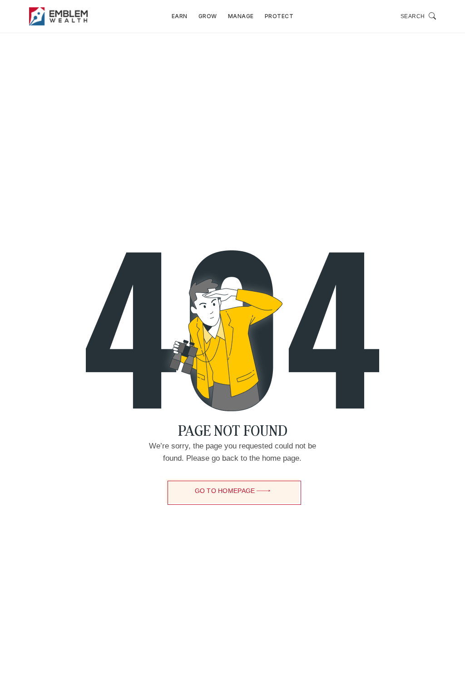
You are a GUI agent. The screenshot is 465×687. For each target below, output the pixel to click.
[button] (418, 16)
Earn (180, 16)
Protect (279, 16)
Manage (241, 16)
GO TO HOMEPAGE (225, 490)
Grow (207, 16)
